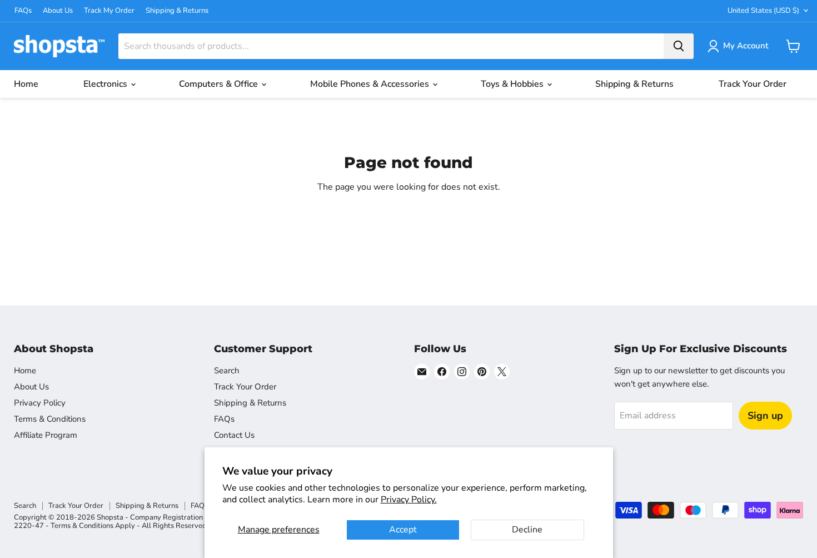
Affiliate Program (45, 435)
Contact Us (234, 435)
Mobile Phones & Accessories (370, 84)
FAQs (23, 11)
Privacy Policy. (409, 499)
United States (763, 11)
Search (227, 370)
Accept (403, 530)
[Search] (679, 46)
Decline (527, 530)
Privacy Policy (40, 402)
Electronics (106, 84)
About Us (58, 11)
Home (26, 84)
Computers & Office (219, 84)
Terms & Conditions (50, 418)
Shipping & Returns (177, 11)
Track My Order (109, 11)
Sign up (765, 415)
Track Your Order (752, 84)
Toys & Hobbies (513, 84)
